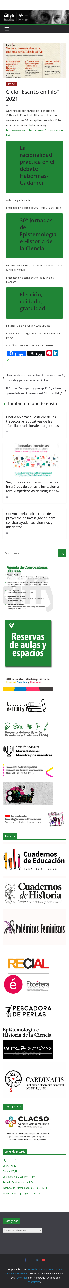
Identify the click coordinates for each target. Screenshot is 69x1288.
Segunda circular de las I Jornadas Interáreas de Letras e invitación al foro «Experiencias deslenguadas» (33, 486)
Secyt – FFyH (10, 1171)
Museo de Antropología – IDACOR (21, 1193)
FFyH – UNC (9, 1160)
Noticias (11, 84)
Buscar (62, 553)
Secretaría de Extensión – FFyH (19, 1176)
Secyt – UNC (9, 1165)
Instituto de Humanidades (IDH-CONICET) (25, 1187)
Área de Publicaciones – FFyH (19, 1182)
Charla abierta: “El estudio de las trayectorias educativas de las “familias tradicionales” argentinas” (33, 421)
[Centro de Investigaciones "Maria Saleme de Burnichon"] (34, 12)
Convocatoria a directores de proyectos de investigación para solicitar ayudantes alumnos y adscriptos (30, 520)
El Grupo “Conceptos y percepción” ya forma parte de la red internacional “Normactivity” (34, 391)
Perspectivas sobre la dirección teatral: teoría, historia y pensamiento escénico (36, 377)
